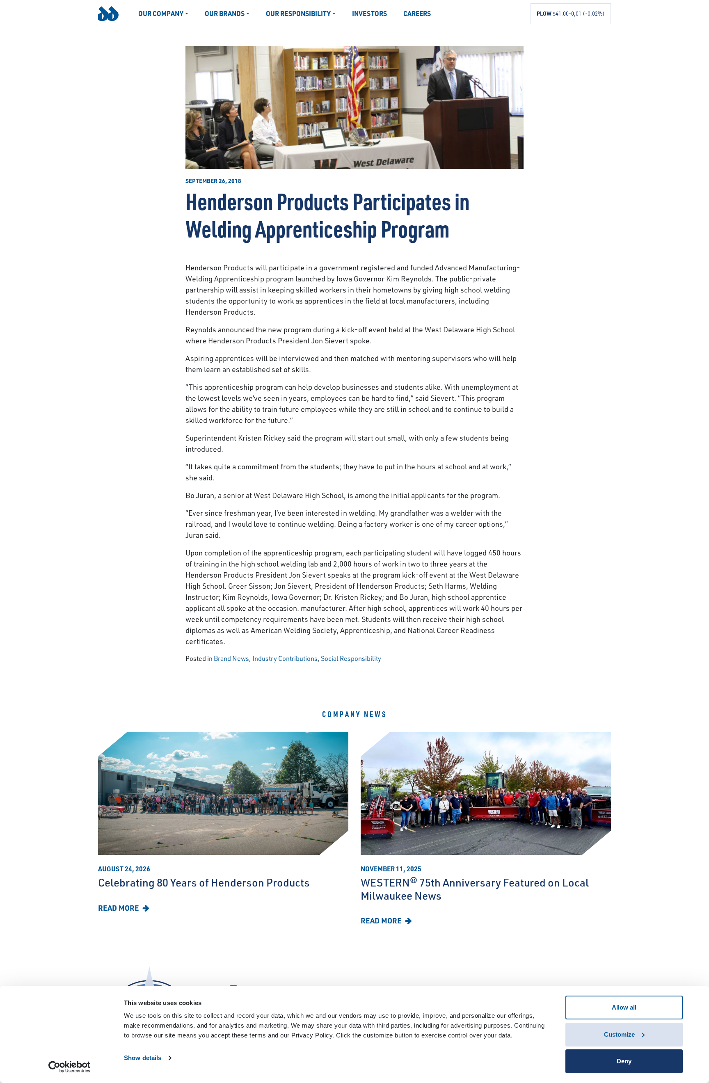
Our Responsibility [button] (298, 13)
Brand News (231, 658)
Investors (369, 13)
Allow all (624, 1007)
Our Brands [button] (225, 13)
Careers (417, 13)
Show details (142, 1057)
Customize (619, 1034)
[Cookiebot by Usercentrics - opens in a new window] (69, 1067)
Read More (119, 907)
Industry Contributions (285, 658)
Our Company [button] (160, 13)
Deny (624, 1061)
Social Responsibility (351, 658)
